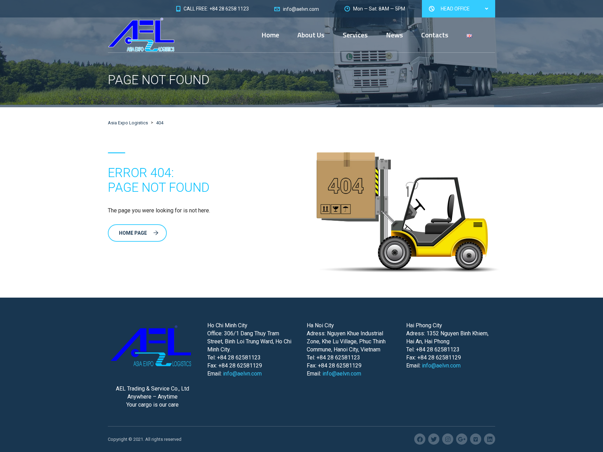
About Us (311, 34)
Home (270, 34)
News (394, 34)
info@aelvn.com (242, 373)
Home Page (133, 233)
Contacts (434, 34)
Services (355, 34)
